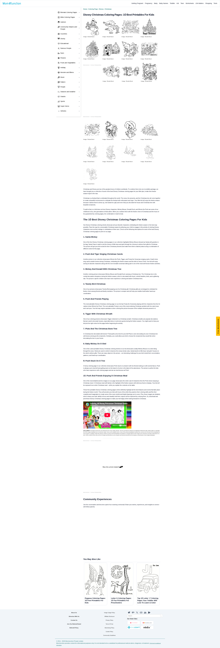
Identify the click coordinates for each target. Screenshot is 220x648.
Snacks (62, 96)
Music (62, 77)
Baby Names (163, 3)
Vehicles (63, 111)
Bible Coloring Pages (67, 17)
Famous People (65, 48)
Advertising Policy (109, 627)
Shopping (208, 3)
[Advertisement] (92, 92)
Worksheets (190, 3)
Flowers (63, 58)
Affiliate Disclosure (109, 616)
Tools (215, 3)
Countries (63, 34)
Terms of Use (109, 624)
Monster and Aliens (67, 72)
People (62, 87)
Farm (62, 53)
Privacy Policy (109, 620)
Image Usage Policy (109, 612)
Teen (182, 3)
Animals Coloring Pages (68, 12)
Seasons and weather (67, 92)
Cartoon (63, 22)
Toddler (172, 3)
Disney (62, 39)
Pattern (62, 82)
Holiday (63, 67)
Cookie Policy (109, 631)
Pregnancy (148, 3)
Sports (62, 101)
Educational (64, 43)
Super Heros (64, 106)
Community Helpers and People (68, 28)
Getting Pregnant (137, 3)
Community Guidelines (109, 635)
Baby (156, 3)
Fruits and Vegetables (67, 63)
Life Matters (200, 3)
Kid (178, 3)
